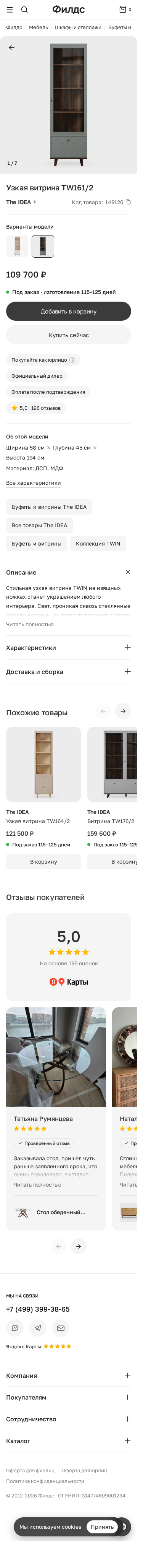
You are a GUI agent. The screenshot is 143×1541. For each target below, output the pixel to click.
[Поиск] (24, 9)
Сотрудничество (31, 1419)
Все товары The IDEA (39, 525)
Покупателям (26, 1397)
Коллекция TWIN (98, 543)
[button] (9, 104)
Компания (21, 1375)
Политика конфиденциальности (45, 1481)
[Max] (15, 1328)
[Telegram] (38, 1328)
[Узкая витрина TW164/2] (43, 764)
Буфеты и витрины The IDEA (49, 506)
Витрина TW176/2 (110, 821)
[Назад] (11, 48)
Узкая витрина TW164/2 (38, 821)
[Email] (60, 1328)
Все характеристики (33, 482)
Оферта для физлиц (30, 1470)
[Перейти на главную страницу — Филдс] (69, 9)
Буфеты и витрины (36, 543)
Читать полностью (30, 624)
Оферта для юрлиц (84, 1470)
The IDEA (18, 201)
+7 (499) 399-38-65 (38, 1309)
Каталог (18, 1441)
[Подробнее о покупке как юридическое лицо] (72, 360)
